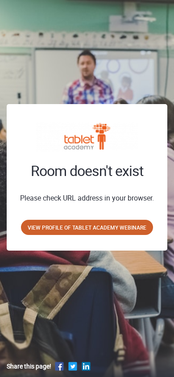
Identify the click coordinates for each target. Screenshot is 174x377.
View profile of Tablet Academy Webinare (87, 227)
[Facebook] (59, 366)
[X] (72, 366)
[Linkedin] (86, 366)
